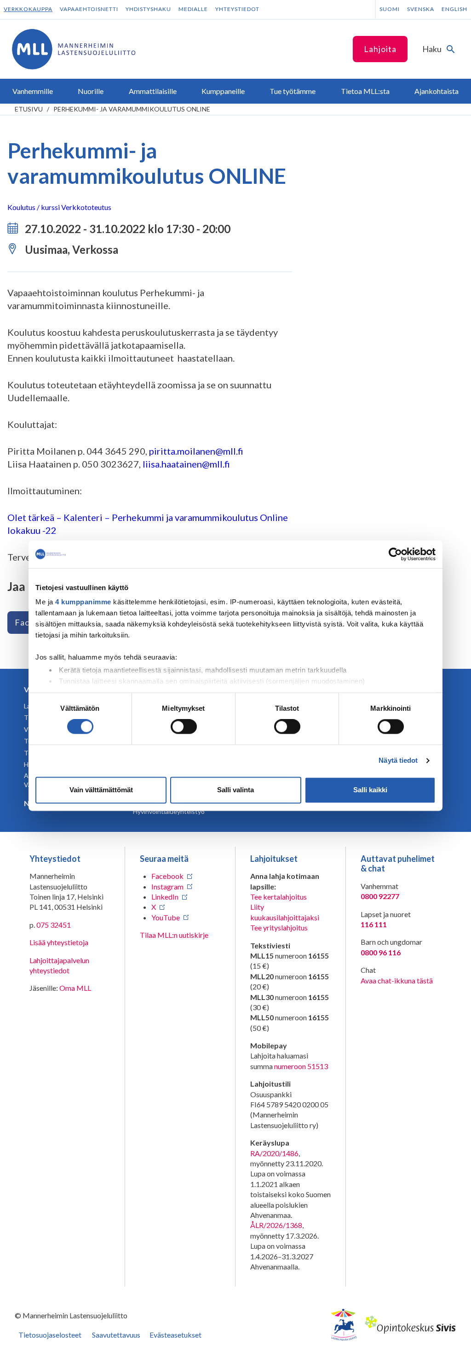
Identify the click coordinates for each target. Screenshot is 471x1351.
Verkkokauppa (28, 9)
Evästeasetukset (175, 1334)
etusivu (29, 109)
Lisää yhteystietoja (58, 942)
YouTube (165, 917)
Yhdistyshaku (148, 9)
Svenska (420, 9)
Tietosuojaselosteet (49, 1334)
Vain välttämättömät (101, 790)
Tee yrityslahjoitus (279, 927)
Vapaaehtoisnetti (89, 9)
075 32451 (53, 924)
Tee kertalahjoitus (278, 896)
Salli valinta (235, 790)
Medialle (193, 9)
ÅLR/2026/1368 (276, 1225)
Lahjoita (380, 49)
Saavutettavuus (116, 1334)
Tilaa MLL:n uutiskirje (174, 934)
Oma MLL (75, 987)
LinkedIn (164, 896)
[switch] (184, 726)
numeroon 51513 (301, 1066)
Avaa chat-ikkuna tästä (397, 980)
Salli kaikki (370, 790)
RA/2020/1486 (274, 1153)
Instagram (167, 886)
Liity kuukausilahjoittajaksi (284, 911)
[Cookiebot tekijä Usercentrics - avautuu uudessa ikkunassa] (395, 554)
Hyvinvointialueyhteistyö (169, 811)
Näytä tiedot (398, 761)
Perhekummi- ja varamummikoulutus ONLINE (131, 109)
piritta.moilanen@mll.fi (196, 450)
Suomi (389, 9)
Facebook (167, 875)
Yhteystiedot (237, 9)
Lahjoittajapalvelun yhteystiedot (59, 965)
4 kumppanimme (83, 602)
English (454, 9)
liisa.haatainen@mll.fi (186, 463)
